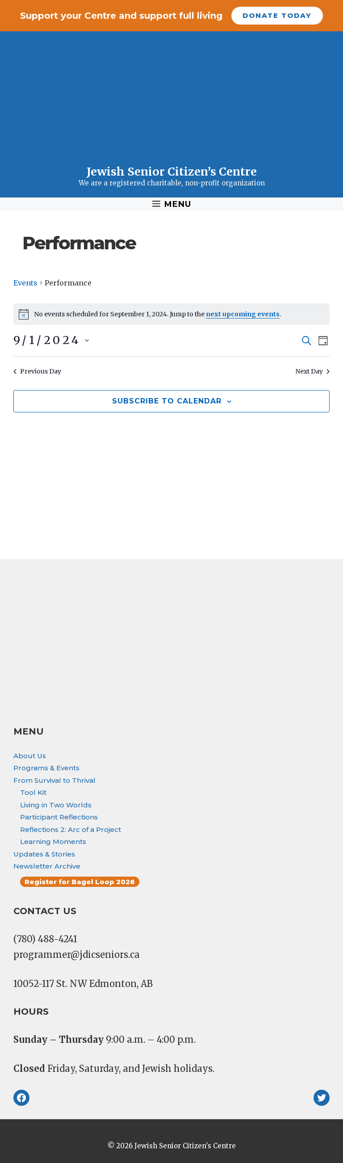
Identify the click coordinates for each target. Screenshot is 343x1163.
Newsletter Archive (46, 866)
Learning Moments (53, 841)
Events (25, 282)
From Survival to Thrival (54, 780)
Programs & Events (46, 768)
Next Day (309, 371)
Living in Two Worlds (56, 805)
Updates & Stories (44, 854)
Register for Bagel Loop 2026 (80, 881)
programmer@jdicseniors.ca (76, 954)
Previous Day (40, 371)
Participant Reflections (59, 817)
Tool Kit (33, 792)
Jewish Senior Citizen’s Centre (172, 171)
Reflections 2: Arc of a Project (70, 829)
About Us (29, 756)
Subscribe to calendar (167, 401)
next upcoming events (243, 314)
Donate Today (277, 15)
